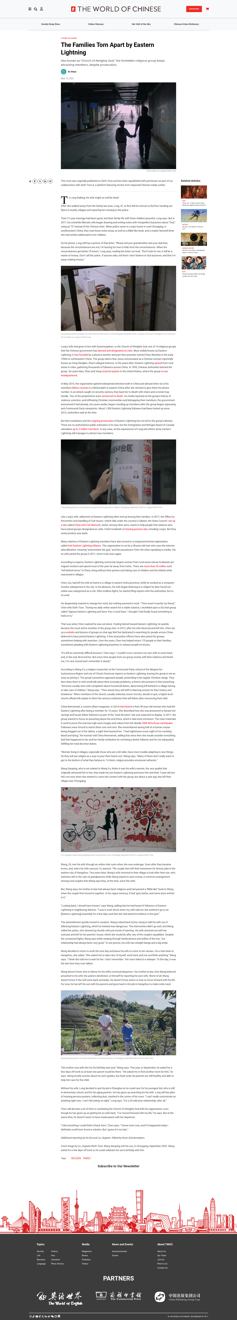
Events (115, 1255)
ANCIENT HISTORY (188, 248)
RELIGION (76, 1158)
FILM (183, 201)
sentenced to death (112, 396)
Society (40, 1251)
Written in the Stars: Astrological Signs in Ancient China (193, 251)
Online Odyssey (96, 24)
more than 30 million (155, 566)
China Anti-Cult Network (87, 525)
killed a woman (80, 387)
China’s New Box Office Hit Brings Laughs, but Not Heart (193, 275)
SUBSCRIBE (194, 9)
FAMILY (87, 1158)
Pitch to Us (162, 1263)
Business (41, 1259)
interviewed (125, 706)
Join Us (160, 1259)
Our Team (161, 1255)
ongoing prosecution (102, 420)
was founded (81, 354)
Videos (85, 1263)
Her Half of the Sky (141, 24)
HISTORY (185, 224)
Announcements (119, 1251)
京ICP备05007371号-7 (199, 1316)
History (54, 1251)
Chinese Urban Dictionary (186, 24)
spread (158, 363)
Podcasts (86, 1259)
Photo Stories (57, 1263)
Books (85, 1255)
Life (38, 1255)
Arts (53, 1255)
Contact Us (162, 1268)
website (70, 632)
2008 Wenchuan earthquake (157, 723)
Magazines (87, 1251)
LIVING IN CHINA (69, 38)
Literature (55, 1259)
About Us (161, 1251)
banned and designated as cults (115, 350)
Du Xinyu (72, 71)
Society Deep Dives (50, 24)
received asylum (110, 371)
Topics (40, 1244)
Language (41, 1263)
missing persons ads (136, 529)
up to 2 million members (86, 429)
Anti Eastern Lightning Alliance (84, 545)
